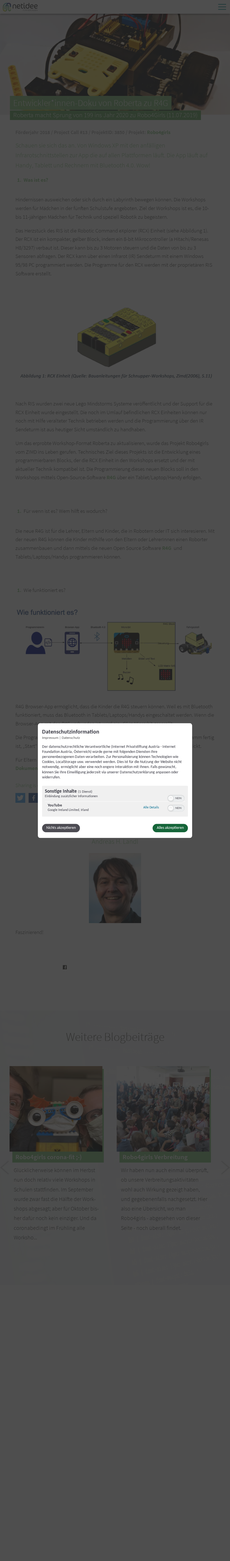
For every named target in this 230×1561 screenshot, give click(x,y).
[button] (170, 798)
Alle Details (151, 807)
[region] (115, 802)
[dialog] (115, 780)
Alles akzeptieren (170, 828)
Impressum (50, 738)
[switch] (176, 797)
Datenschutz (71, 738)
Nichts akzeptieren (61, 828)
